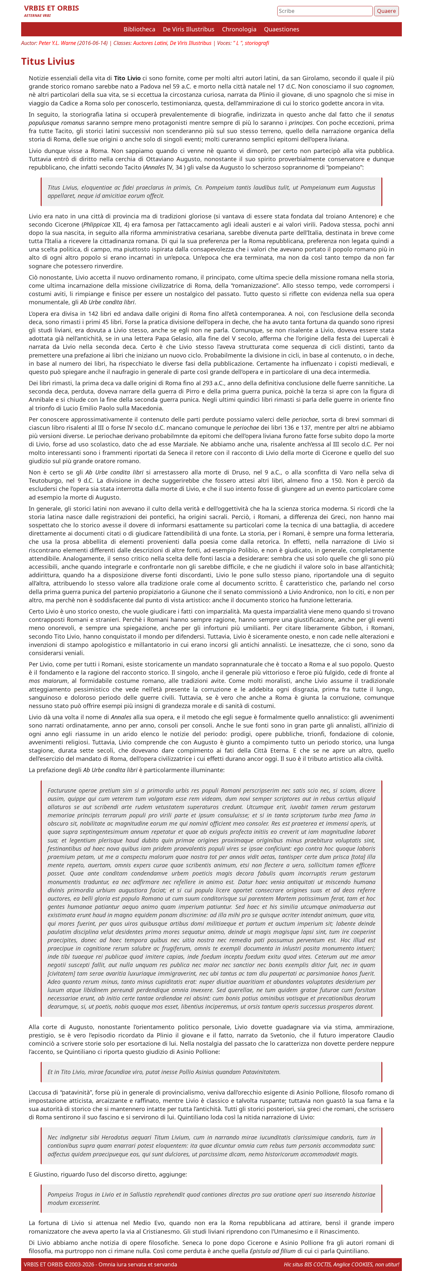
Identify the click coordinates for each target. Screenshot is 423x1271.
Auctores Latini (150, 43)
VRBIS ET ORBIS (51, 8)
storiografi (257, 43)
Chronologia (239, 29)
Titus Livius (48, 61)
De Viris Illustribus (188, 29)
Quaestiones (281, 29)
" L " (237, 43)
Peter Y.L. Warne (57, 43)
